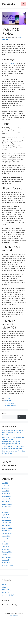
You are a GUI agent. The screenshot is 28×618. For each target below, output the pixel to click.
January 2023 (6, 554)
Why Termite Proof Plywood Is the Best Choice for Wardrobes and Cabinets (12, 432)
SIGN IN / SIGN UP (8, 595)
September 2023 (7, 533)
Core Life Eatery (9, 403)
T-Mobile (11, 63)
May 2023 (5, 544)
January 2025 (6, 499)
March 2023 (6, 549)
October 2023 (6, 531)
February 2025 (6, 496)
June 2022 (5, 560)
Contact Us (5, 592)
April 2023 (5, 546)
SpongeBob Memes (10, 405)
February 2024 (7, 520)
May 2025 (5, 488)
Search (4, 414)
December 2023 (7, 525)
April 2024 (5, 515)
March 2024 (6, 517)
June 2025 (5, 485)
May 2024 (5, 512)
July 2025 (5, 483)
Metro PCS (7, 400)
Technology (8, 398)
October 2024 (6, 507)
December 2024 (7, 501)
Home (4, 584)
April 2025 (5, 491)
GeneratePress (14, 615)
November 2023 (7, 528)
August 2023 (6, 536)
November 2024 (7, 504)
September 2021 (7, 565)
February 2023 (7, 552)
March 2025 (6, 493)
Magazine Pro (8, 4)
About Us (5, 587)
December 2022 (7, 557)
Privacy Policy (6, 589)
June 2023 (5, 541)
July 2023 (5, 538)
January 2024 (6, 523)
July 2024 (5, 509)
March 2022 (6, 562)
